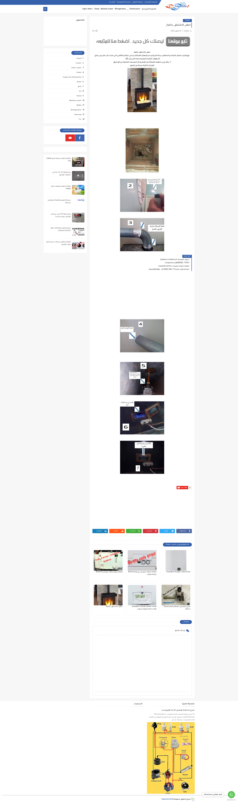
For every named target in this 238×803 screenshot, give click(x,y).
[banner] (142, 47)
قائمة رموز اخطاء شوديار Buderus (109, 572)
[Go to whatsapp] (231, 794)
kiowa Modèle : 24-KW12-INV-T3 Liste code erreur (169, 270)
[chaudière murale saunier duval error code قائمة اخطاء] (142, 595)
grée (79, 87)
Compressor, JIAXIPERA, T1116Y (177, 263)
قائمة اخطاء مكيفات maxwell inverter (174, 266)
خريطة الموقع (138, 2)
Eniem (79, 73)
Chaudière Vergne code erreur (178, 572)
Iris (80, 91)
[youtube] (70, 137)
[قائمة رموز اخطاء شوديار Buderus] (108, 560)
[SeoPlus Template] (193, 799)
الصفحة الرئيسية (151, 2)
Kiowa (79, 96)
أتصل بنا (112, 2)
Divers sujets (76, 68)
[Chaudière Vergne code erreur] (176, 560)
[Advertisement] (142, 297)
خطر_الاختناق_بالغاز (114, 607)
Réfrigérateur (120, 9)
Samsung (77, 115)
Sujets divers (87, 9)
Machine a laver (75, 101)
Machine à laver (107, 9)
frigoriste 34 (166, 799)
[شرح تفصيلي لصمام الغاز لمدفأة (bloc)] (176, 595)
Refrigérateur (76, 110)
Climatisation (134, 9)
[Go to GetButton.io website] (231, 800)
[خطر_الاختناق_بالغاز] (108, 595)
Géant (79, 82)
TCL (80, 119)
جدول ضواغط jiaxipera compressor (174, 260)
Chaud (96, 9)
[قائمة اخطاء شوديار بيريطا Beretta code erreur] (142, 560)
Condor (78, 63)
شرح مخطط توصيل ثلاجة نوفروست (178, 710)
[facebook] (80, 137)
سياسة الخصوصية (124, 2)
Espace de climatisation (72, 77)
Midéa (79, 105)
